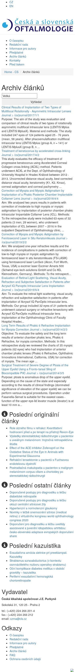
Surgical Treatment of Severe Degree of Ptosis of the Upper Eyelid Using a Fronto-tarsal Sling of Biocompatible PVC (35, 369)
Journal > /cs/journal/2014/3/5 (45, 373)
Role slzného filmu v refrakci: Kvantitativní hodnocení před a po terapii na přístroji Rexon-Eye (42, 430)
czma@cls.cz (18, 619)
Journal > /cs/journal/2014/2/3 (48, 329)
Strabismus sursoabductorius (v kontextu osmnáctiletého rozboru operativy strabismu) (38, 562)
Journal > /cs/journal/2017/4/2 (20, 155)
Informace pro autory (22, 48)
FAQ (12, 655)
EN (11, 6)
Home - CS (11, 72)
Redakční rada (18, 44)
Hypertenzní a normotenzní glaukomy (33, 508)
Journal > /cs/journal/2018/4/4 (39, 198)
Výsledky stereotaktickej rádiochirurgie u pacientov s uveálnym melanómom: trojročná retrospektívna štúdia (41, 440)
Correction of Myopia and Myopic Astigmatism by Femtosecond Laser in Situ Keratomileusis (32, 236)
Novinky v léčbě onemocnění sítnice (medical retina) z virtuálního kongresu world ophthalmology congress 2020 (42, 516)
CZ (11, 2)
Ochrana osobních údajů (25, 659)
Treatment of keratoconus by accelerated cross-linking (36, 151)
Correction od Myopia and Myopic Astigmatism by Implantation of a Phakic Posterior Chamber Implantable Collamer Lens (37, 194)
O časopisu (16, 40)
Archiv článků (17, 56)
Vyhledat (36, 102)
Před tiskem (16, 64)
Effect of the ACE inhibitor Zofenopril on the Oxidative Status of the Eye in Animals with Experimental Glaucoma (37, 452)
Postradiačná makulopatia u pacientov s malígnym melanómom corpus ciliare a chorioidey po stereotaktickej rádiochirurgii (41, 472)
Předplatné (16, 52)
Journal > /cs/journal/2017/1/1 (20, 115)
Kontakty (14, 60)
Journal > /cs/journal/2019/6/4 (20, 290)
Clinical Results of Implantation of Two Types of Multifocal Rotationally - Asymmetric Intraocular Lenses (36, 109)
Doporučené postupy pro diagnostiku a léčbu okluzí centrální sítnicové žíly (38, 502)
